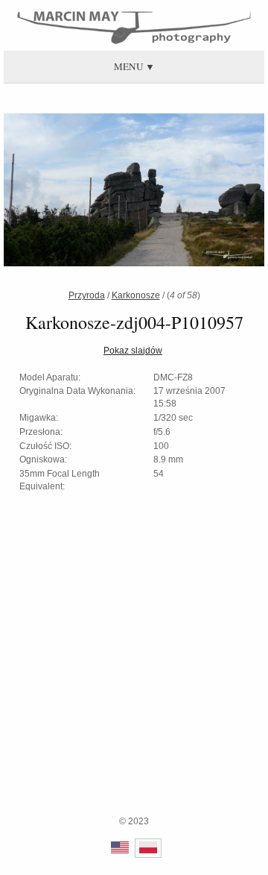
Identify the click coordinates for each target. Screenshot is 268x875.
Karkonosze (136, 295)
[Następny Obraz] (192, 191)
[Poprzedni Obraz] (76, 191)
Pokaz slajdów (132, 350)
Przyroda (86, 295)
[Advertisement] (134, 680)
